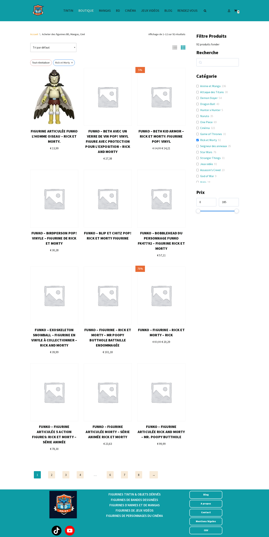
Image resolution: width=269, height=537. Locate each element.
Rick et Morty (208, 140)
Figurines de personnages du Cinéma (134, 516)
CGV (206, 530)
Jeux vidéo (206, 164)
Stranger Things (210, 158)
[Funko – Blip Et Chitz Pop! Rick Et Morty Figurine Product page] (107, 199)
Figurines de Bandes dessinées (134, 500)
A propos (206, 503)
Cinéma (130, 11)
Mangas (105, 11)
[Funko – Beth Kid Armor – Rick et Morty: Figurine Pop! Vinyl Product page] (161, 97)
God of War (207, 176)
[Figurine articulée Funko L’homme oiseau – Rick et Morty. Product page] (54, 97)
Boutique (86, 11)
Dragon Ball (207, 104)
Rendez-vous (187, 11)
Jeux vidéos (150, 11)
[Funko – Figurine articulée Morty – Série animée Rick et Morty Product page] (107, 392)
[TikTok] (56, 531)
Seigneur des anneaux (213, 146)
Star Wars (206, 152)
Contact (206, 512)
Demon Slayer (209, 98)
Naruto (204, 116)
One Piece (206, 122)
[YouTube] (70, 531)
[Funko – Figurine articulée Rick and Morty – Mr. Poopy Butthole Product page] (161, 392)
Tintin (68, 11)
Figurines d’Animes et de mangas (134, 505)
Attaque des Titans (212, 92)
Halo (203, 182)
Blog (168, 11)
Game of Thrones (211, 134)
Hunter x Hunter (210, 110)
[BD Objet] (37, 10)
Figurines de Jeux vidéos (135, 510)
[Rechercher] (205, 10)
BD (118, 11)
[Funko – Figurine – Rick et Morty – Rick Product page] (161, 295)
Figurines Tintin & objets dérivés (135, 494)
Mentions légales (206, 521)
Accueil (34, 34)
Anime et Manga (210, 86)
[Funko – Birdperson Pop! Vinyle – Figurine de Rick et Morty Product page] (54, 199)
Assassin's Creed (210, 170)
